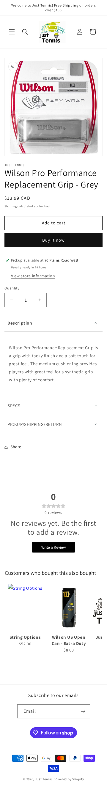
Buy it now (53, 240)
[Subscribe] (83, 711)
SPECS (14, 405)
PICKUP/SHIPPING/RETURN (34, 424)
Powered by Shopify (69, 779)
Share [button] (15, 446)
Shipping (10, 206)
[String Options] (25, 608)
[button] (11, 31)
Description (19, 323)
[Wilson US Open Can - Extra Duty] (69, 608)
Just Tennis (44, 779)
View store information (33, 275)
